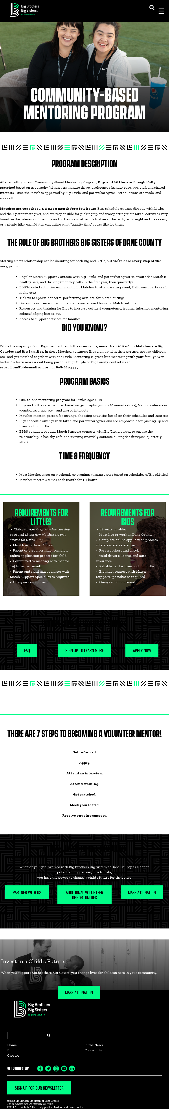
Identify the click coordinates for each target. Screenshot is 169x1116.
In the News (93, 1045)
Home (12, 1045)
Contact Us (93, 1050)
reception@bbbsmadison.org (25, 367)
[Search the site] (152, 7)
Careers (13, 1055)
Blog (11, 1050)
